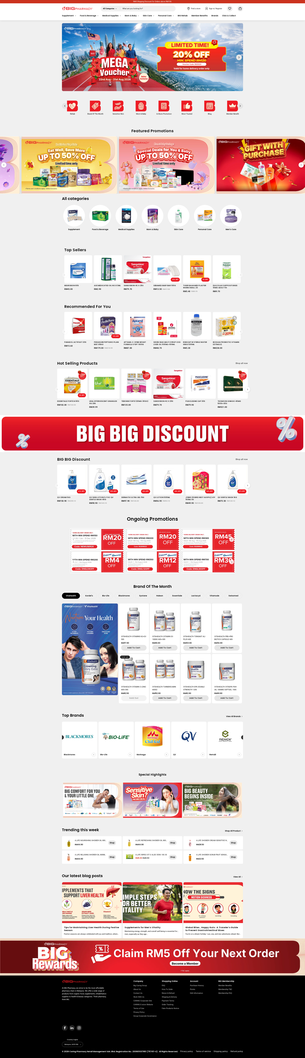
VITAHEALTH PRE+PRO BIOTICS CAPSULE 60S (223, 637)
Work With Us (138, 997)
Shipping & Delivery (169, 997)
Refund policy (237, 1051)
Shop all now (242, 363)
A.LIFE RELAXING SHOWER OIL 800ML (90, 855)
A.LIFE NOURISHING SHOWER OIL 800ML (90, 840)
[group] (74, 219)
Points (192, 989)
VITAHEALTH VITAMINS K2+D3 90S (133, 637)
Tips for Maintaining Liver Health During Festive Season (91, 929)
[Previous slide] (3, 165)
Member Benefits (225, 985)
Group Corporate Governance (145, 1016)
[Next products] (240, 275)
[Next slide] (301, 165)
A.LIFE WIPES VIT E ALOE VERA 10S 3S (151, 855)
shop (112, 843)
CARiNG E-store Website (143, 1004)
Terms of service (203, 1051)
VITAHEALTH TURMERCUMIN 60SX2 (164, 688)
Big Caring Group (140, 985)
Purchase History (197, 985)
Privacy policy (186, 1051)
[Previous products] (64, 275)
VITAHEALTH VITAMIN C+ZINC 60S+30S (133, 688)
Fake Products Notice (170, 1008)
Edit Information (196, 993)
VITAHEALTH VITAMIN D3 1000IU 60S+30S (162, 637)
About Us (137, 989)
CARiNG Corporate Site (142, 1001)
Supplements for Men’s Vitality (142, 927)
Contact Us (137, 993)
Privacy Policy (139, 1012)
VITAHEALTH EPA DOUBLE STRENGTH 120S (194, 688)
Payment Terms (168, 1001)
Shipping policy (221, 1051)
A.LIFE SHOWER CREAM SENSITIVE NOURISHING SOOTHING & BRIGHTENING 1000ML (212, 840)
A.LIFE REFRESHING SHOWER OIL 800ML (150, 840)
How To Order (167, 989)
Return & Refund (168, 993)
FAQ (163, 985)
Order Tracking (167, 1004)
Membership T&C (225, 989)
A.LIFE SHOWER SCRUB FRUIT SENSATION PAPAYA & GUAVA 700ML (212, 855)
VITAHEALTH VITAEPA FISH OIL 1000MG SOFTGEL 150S (225, 688)
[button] (69, 15)
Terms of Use (138, 1008)
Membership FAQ (225, 993)
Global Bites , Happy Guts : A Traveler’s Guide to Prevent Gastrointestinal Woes (211, 929)
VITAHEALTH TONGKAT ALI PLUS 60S (194, 637)
